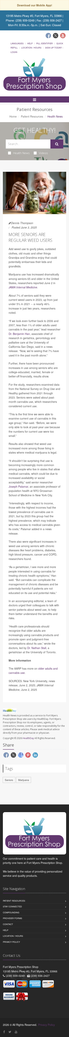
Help (30, 43)
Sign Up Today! (53, 47)
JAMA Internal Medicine (23, 287)
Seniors (9, 780)
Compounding (11, 912)
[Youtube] (63, 35)
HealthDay (28, 738)
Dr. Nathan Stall (36, 648)
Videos (43, 153)
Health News (21, 153)
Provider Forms (12, 918)
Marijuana (23, 780)
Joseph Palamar (18, 486)
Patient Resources (32, 116)
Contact (8, 924)
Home (13, 116)
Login (14, 51)
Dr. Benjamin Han (19, 334)
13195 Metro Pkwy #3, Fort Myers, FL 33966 (34, 16)
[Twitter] (55, 35)
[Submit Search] (56, 144)
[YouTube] (16, 1031)
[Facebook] (48, 35)
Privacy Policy (11, 941)
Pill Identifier (44, 43)
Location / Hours (31, 47)
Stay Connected (12, 906)
